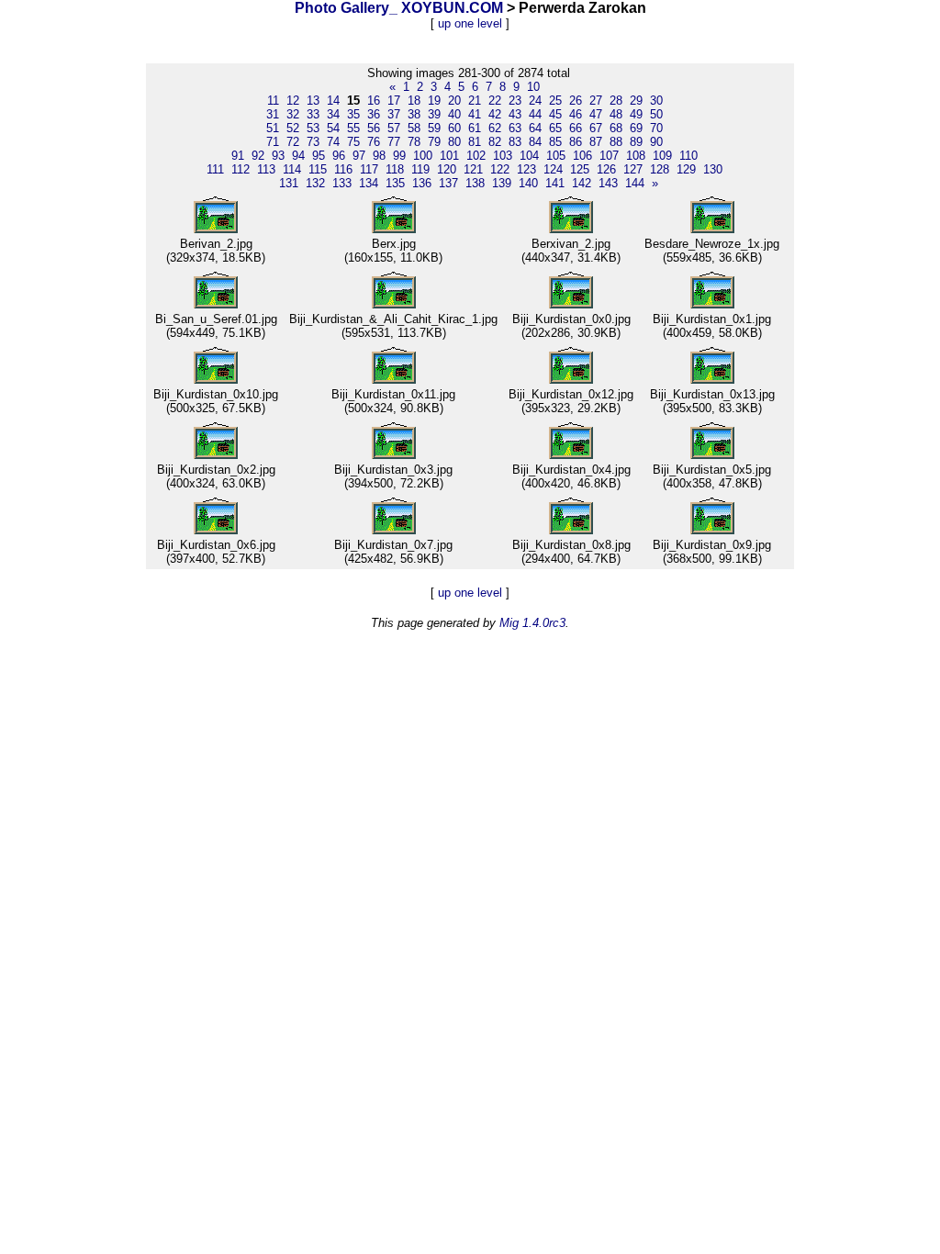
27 (595, 100)
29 (636, 100)
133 (342, 183)
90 (656, 142)
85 (555, 142)
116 (343, 169)
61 (474, 128)
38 (414, 114)
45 (555, 114)
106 (582, 155)
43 (515, 114)
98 (379, 155)
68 (616, 128)
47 (595, 114)
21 (474, 100)
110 (688, 155)
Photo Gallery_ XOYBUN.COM (399, 8)
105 (555, 155)
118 (395, 169)
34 (333, 114)
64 (535, 128)
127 (633, 169)
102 (476, 155)
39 (434, 114)
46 (575, 114)
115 (317, 169)
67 (595, 128)
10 (533, 87)
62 (494, 128)
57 (393, 128)
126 (606, 169)
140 (528, 183)
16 (373, 100)
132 (315, 183)
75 (353, 142)
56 (373, 128)
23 (515, 100)
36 (373, 114)
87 (595, 142)
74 (333, 142)
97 (358, 155)
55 (353, 128)
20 (454, 100)
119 (420, 169)
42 (494, 114)
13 (313, 100)
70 (656, 128)
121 (473, 169)
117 (369, 169)
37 (393, 114)
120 (446, 169)
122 (499, 169)
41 (474, 114)
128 (659, 169)
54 (333, 128)
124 (553, 169)
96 (338, 155)
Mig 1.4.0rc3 (532, 623)
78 (414, 142)
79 (434, 142)
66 (575, 128)
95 (318, 155)
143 (608, 183)
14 (333, 100)
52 (292, 128)
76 (373, 142)
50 (656, 114)
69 (636, 128)
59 (434, 128)
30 (656, 100)
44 (535, 114)
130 (712, 169)
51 (272, 128)
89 (636, 142)
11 (273, 100)
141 (555, 183)
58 (414, 128)
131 (288, 183)
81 (474, 142)
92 (258, 155)
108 (635, 155)
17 (393, 100)
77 (393, 142)
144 (634, 183)
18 (414, 100)
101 (449, 155)
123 (526, 169)
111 (215, 169)
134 (368, 183)
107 (609, 155)
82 (494, 142)
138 (475, 183)
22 (494, 100)
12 (292, 100)
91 (237, 155)
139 (501, 183)
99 (399, 155)
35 (353, 114)
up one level (470, 23)
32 (292, 114)
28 (616, 100)
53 (313, 128)
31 (272, 114)
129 (686, 169)
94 (298, 155)
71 (272, 142)
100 (422, 155)
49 (636, 114)
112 (240, 169)
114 (292, 169)
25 (555, 100)
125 (579, 169)
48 (616, 114)
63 (515, 128)
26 (575, 100)
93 (278, 155)
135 (395, 183)
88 (616, 142)
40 (454, 114)
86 (575, 142)
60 (454, 128)
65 (555, 128)
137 (448, 183)
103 (502, 155)
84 (535, 142)
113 (266, 169)
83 (515, 142)
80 (454, 142)
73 (313, 142)
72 (292, 142)
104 (529, 155)
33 (313, 114)
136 (421, 183)
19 (434, 100)
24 (535, 100)
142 (581, 183)
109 (662, 155)
